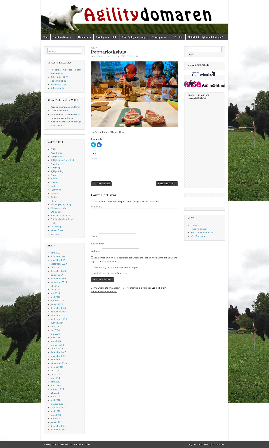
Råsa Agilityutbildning (133, 37)
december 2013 (58, 352)
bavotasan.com (217, 444)
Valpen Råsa (57, 230)
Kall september (58, 88)
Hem (45, 37)
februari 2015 (57, 300)
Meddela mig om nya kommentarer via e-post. (116, 267)
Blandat (54, 178)
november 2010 (58, 429)
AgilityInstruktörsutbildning (63, 160)
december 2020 (58, 256)
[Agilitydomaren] (134, 17)
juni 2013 (55, 374)
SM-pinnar (56, 212)
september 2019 (59, 264)
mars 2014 (56, 341)
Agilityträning (57, 171)
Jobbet (54, 197)
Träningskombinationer (62, 219)
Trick (53, 223)
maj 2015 (55, 293)
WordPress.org (198, 236)
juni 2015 (55, 289)
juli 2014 (55, 326)
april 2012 (55, 400)
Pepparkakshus (58, 81)
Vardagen (55, 234)
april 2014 (55, 337)
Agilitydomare (57, 156)
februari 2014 (57, 345)
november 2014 (58, 311)
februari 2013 (57, 389)
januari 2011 (57, 422)
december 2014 (58, 308)
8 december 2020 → (167, 184)
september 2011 (59, 407)
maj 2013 (55, 378)
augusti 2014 (57, 322)
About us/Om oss (62, 37)
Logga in (195, 225)
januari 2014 (57, 348)
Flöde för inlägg (198, 229)
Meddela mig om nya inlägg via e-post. (113, 273)
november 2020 (58, 260)
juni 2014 (55, 330)
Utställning (56, 226)
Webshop (178, 37)
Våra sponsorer (160, 37)
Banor (77, 107)
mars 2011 (56, 415)
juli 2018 (55, 267)
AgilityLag (55, 164)
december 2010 (58, 426)
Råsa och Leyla (58, 208)
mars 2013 (56, 385)
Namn (94, 236)
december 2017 (58, 271)
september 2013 (59, 363)
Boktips (54, 182)
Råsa (53, 201)
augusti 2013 (57, 367)
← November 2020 (101, 184)
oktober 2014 (57, 315)
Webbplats (96, 251)
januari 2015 (57, 304)
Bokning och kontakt (106, 37)
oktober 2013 (57, 359)
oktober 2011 (57, 404)
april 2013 (55, 381)
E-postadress (98, 243)
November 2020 (58, 84)
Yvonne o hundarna (101, 56)
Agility (94, 48)
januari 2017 (57, 275)
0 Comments (132, 56)
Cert (53, 186)
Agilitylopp (56, 167)
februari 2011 (57, 418)
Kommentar (96, 206)
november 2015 (58, 278)
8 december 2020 (59, 77)
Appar (54, 175)
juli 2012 (55, 393)
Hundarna (83, 37)
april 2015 (55, 297)
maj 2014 (55, 334)
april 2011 (55, 411)
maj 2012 (55, 396)
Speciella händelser (60, 215)
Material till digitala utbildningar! (205, 37)
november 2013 (58, 356)
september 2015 (59, 282)
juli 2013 (55, 370)
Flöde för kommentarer (202, 232)
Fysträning (56, 189)
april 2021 (55, 252)
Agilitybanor (56, 153)
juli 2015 (55, 286)
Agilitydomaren (65, 444)
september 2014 (59, 319)
